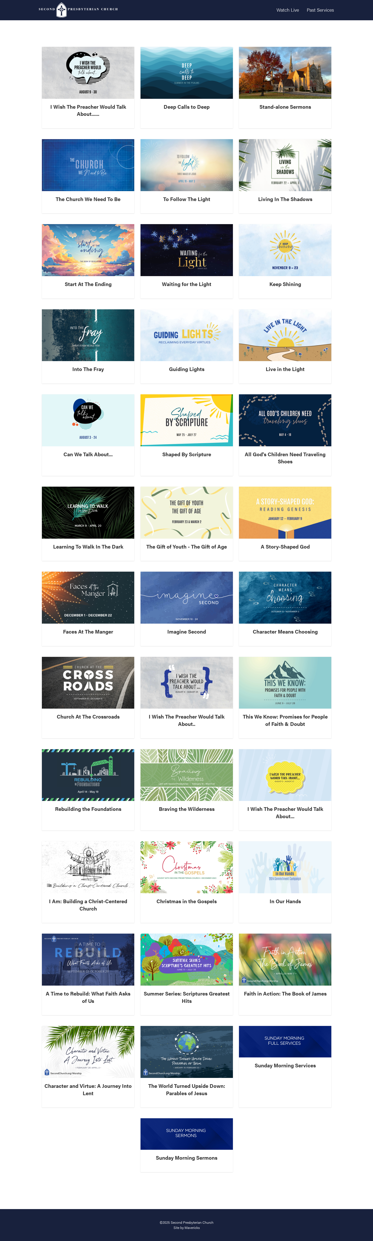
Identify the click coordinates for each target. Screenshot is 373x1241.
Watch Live (288, 9)
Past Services (320, 9)
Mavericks (192, 1227)
